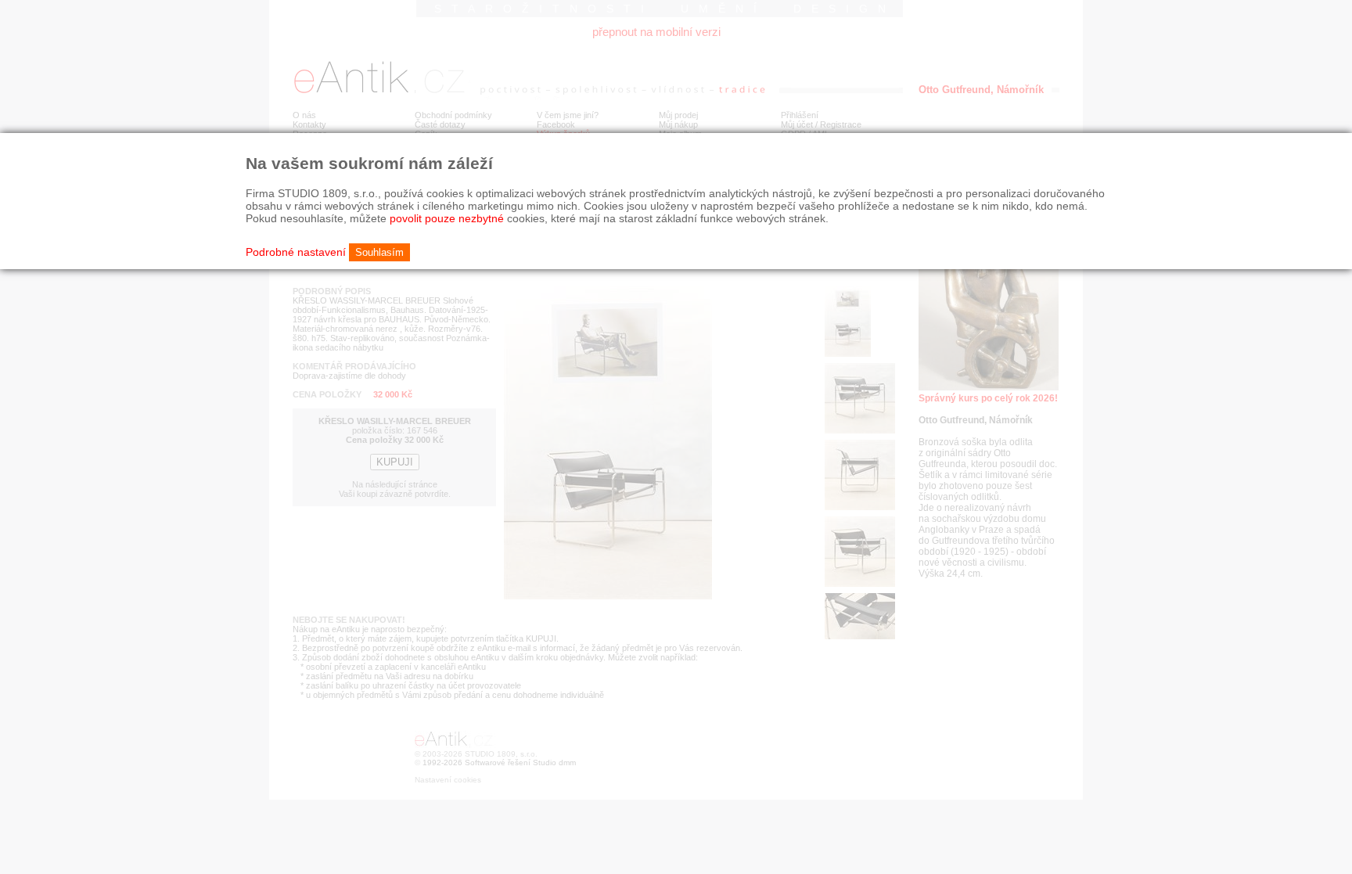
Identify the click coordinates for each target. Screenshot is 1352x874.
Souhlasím (379, 252)
